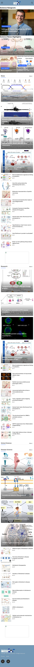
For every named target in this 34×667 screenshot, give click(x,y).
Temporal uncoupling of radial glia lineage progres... (16, 287)
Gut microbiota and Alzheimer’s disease (20, 599)
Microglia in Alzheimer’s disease (21, 582)
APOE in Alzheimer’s (17, 607)
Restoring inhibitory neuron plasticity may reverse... (16, 120)
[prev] (2, 22)
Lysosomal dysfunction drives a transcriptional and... (21, 391)
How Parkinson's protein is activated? (22, 233)
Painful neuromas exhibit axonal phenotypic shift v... (21, 382)
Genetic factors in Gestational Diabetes (15, 519)
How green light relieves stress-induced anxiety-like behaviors (17, 51)
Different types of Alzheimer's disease (22, 548)
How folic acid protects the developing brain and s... (19, 183)
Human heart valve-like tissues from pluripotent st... (22, 217)
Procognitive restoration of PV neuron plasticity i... (15, 311)
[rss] (8, 661)
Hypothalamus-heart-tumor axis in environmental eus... (21, 225)
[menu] (2, 3)
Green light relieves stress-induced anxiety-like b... (22, 432)
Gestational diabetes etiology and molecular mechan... (13, 470)
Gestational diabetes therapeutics (14, 495)
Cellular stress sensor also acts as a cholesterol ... (14, 144)
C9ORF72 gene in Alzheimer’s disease (15, 543)
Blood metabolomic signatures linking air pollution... (22, 175)
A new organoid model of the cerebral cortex (15, 97)
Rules (7, 656)
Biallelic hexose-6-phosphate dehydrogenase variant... (12, 358)
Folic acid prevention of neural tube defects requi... (21, 374)
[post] (17, 22)
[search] (32, 3)
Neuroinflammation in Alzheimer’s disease (21, 591)
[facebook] (3, 661)
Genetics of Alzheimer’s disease (21, 573)
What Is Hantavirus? (6, 70)
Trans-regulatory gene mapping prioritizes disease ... (21, 399)
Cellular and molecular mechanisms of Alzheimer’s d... (22, 616)
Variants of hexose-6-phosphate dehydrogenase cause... (13, 168)
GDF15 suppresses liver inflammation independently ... (22, 424)
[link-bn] (17, 258)
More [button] (30, 76)
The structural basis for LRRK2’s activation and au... (21, 416)
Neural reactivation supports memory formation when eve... (24, 69)
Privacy (3, 656)
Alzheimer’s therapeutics (19, 565)
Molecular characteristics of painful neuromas (22, 192)
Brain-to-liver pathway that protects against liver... (22, 242)
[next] (32, 22)
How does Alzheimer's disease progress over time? (20, 557)
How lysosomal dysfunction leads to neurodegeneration (22, 200)
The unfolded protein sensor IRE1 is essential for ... (14, 335)
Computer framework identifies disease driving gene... (20, 209)
